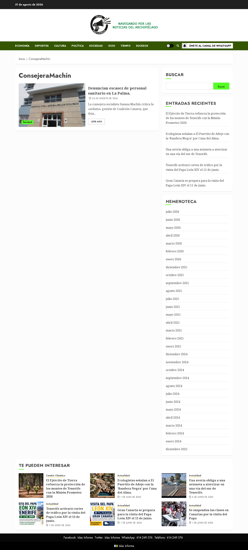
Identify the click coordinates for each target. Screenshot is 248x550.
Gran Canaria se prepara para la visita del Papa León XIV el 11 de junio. (136, 514)
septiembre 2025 (177, 283)
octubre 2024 (175, 370)
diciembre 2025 (176, 267)
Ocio (111, 46)
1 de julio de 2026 (131, 497)
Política (78, 46)
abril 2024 (173, 417)
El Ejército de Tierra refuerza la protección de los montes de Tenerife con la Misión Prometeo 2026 (196, 118)
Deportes (42, 46)
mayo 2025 (173, 315)
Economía (22, 46)
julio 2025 (172, 299)
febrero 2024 (175, 433)
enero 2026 (173, 259)
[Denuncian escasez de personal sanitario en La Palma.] (52, 105)
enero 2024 (173, 441)
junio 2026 (173, 220)
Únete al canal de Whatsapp (210, 46)
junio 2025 (173, 307)
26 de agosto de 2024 (105, 98)
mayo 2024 (173, 410)
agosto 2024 (174, 386)
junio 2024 (173, 402)
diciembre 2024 (176, 354)
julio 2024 (172, 394)
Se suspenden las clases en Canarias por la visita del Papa (209, 514)
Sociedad (96, 46)
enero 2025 (173, 346)
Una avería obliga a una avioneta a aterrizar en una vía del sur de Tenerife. (196, 151)
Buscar (175, 74)
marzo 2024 (174, 425)
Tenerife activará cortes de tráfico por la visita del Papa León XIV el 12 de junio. (65, 515)
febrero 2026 (175, 251)
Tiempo (126, 46)
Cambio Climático (55, 475)
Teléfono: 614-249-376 (168, 537)
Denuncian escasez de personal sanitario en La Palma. (117, 91)
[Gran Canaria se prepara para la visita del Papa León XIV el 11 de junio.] (102, 514)
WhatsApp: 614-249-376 (137, 537)
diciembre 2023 (176, 449)
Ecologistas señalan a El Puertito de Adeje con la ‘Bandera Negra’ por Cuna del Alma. (137, 486)
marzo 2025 (174, 330)
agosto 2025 (174, 291)
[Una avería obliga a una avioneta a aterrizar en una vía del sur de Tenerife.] (174, 485)
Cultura (60, 46)
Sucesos (142, 46)
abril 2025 (173, 323)
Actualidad (123, 475)
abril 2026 (173, 235)
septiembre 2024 (177, 378)
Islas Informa (126, 546)
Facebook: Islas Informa (78, 537)
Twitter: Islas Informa (107, 537)
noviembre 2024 (177, 362)
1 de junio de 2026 (59, 525)
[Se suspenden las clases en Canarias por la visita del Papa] (174, 514)
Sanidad (27, 122)
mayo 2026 (173, 228)
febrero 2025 (175, 338)
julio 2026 (172, 212)
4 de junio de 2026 (202, 497)
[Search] (178, 45)
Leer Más (96, 121)
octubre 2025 (175, 275)
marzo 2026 (174, 243)
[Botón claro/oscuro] (170, 46)
